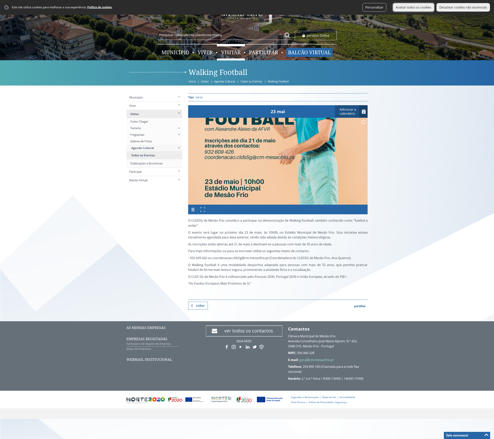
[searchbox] (224, 35)
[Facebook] (227, 346)
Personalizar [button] (374, 7)
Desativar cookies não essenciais (463, 7)
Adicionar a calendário (348, 111)
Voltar (200, 305)
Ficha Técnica (298, 402)
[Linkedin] (247, 346)
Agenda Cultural (224, 81)
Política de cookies (99, 7)
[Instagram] (234, 346)
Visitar (205, 81)
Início (192, 81)
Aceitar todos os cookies (413, 7)
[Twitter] (254, 346)
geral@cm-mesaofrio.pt (316, 360)
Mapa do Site (329, 397)
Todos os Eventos (251, 81)
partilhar (360, 306)
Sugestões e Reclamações (305, 397)
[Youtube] (241, 346)
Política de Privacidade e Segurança (328, 402)
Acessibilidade (347, 397)
